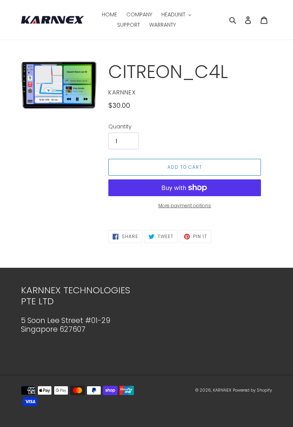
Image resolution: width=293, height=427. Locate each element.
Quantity (120, 126)
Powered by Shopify (252, 390)
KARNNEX (222, 390)
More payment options (184, 205)
